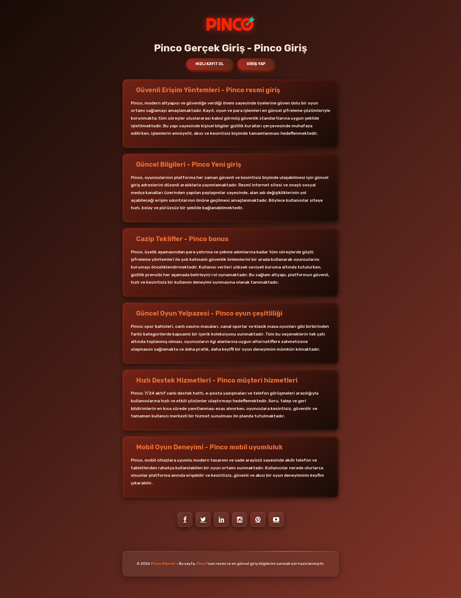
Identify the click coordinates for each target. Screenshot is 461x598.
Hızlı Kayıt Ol (209, 63)
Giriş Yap (256, 63)
